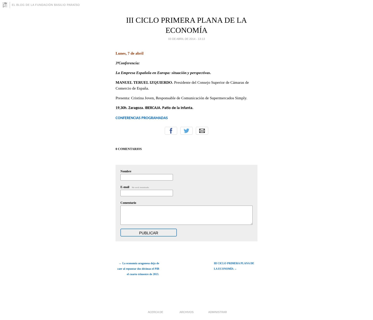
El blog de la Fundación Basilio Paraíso (46, 4)
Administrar (217, 312)
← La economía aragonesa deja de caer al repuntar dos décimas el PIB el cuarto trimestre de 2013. (138, 269)
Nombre (125, 171)
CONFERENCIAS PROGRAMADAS (142, 118)
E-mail (134, 187)
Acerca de (155, 312)
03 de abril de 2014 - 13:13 (186, 38)
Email (202, 131)
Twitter (186, 131)
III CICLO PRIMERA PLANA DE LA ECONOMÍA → (234, 266)
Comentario (128, 202)
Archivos (186, 312)
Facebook (171, 131)
